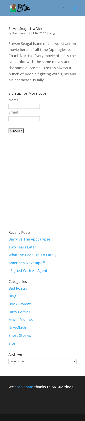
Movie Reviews (20, 319)
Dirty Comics (19, 311)
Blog (52, 33)
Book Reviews (20, 304)
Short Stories (19, 335)
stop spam (24, 386)
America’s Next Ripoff (26, 262)
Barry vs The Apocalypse (29, 239)
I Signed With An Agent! (28, 270)
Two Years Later (22, 247)
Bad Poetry (17, 288)
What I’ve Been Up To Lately (32, 254)
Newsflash (17, 327)
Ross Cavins (20, 33)
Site (11, 343)
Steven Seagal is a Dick (25, 28)
